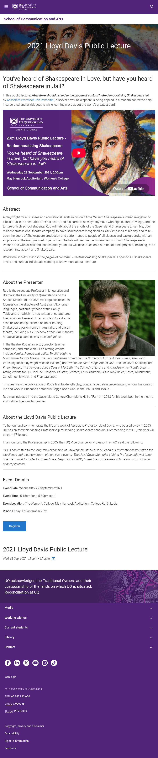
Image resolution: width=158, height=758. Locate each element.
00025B (20, 703)
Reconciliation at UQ (22, 592)
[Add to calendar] (54, 558)
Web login (10, 676)
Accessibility (12, 733)
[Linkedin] (17, 663)
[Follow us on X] (26, 663)
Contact (10, 647)
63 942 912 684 (20, 696)
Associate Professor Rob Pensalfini (30, 100)
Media (9, 607)
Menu (6, 7)
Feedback (10, 748)
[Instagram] (45, 663)
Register (14, 526)
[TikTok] (54, 663)
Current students (16, 627)
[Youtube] (35, 663)
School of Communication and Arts (33, 19)
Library (9, 637)
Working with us (16, 617)
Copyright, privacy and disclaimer (24, 726)
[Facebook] (8, 663)
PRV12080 (20, 710)
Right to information (17, 740)
